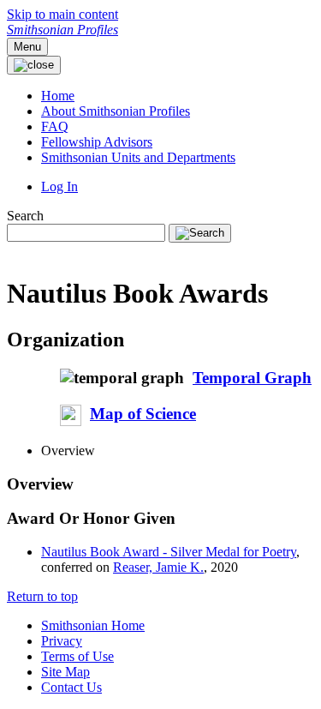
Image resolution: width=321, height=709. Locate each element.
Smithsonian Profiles (62, 29)
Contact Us (71, 687)
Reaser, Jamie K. (158, 567)
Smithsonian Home (93, 625)
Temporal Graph (252, 378)
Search (25, 215)
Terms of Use (77, 656)
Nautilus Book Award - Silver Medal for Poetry (168, 551)
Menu (27, 46)
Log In (59, 186)
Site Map (65, 671)
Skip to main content (62, 14)
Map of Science (143, 414)
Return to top (42, 596)
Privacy (61, 641)
